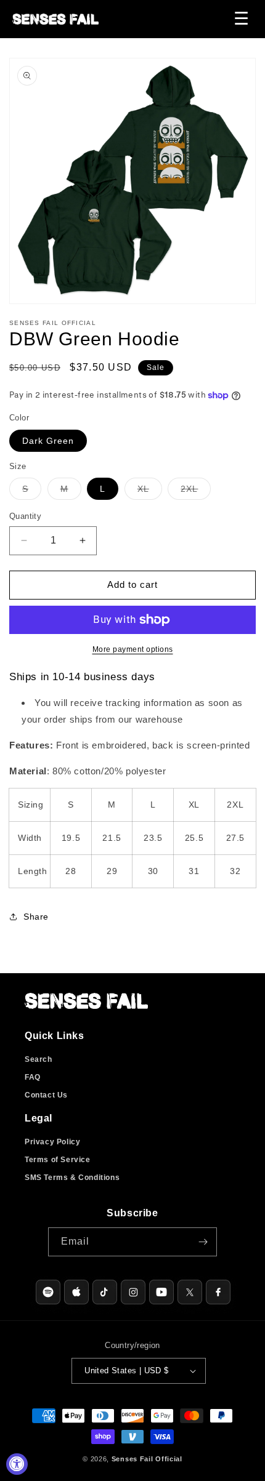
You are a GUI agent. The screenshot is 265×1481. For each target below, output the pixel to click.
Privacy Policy (52, 1142)
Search (38, 1059)
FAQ (33, 1077)
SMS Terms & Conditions (72, 1177)
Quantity (25, 516)
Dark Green (48, 441)
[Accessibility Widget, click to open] (17, 1464)
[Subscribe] (202, 1241)
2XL (196, 491)
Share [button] (36, 916)
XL (149, 491)
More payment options (132, 649)
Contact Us (46, 1095)
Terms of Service (58, 1159)
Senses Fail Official (147, 1459)
